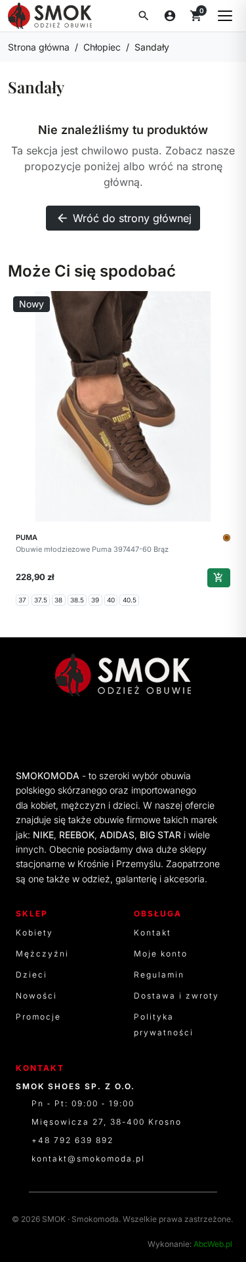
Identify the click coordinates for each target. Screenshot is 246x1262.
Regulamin (159, 975)
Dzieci (31, 975)
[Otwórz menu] (225, 16)
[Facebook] (97, 731)
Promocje (38, 1017)
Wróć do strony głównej (124, 218)
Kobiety (34, 932)
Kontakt (152, 932)
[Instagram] (150, 731)
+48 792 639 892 (72, 1140)
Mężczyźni (42, 953)
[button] (143, 15)
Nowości (36, 996)
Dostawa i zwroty (176, 996)
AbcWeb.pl (213, 1244)
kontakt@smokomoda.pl (88, 1158)
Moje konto (161, 953)
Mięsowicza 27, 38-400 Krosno (106, 1122)
